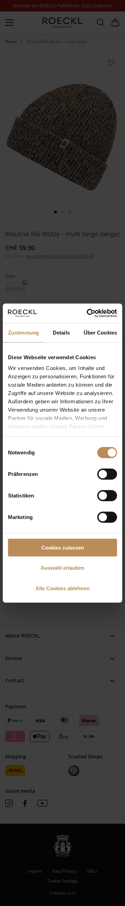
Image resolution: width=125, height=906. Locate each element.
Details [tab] (61, 332)
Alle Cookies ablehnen (62, 588)
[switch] (107, 473)
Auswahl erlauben (62, 568)
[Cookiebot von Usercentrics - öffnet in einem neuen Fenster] (88, 313)
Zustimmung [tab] (23, 332)
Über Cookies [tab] (100, 332)
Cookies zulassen (62, 547)
